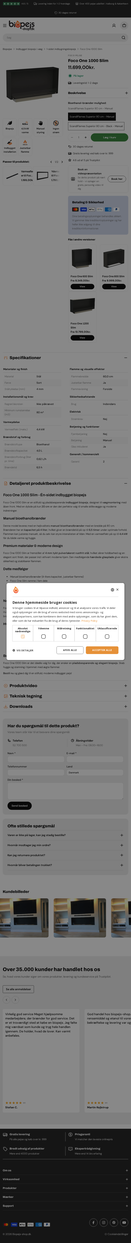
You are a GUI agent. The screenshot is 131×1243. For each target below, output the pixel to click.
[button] (22, 650)
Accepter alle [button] (102, 650)
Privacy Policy (89, 620)
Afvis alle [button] (70, 650)
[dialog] (65, 621)
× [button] (117, 589)
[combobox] (112, 590)
